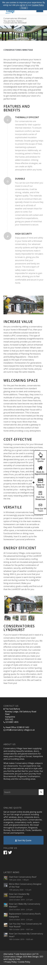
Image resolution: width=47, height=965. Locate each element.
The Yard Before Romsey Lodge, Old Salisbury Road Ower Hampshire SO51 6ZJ (20, 714)
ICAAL (17, 959)
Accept (23, 8)
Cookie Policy (38, 5)
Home (19, 21)
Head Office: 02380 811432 (17, 727)
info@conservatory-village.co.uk (20, 730)
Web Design (33, 956)
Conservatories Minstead (14, 18)
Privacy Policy (11, 961)
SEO (41, 956)
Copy (9, 959)
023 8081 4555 (12, 722)
